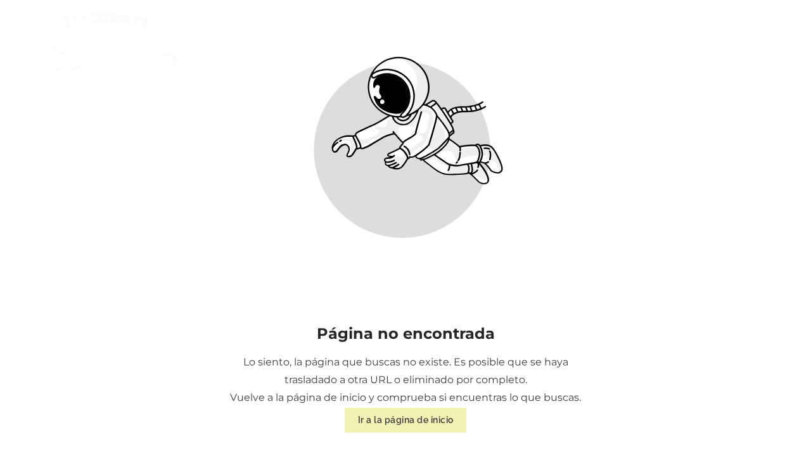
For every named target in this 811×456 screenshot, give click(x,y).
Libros (544, 43)
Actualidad (625, 43)
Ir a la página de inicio (406, 420)
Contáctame (741, 43)
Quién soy (469, 43)
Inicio (397, 43)
